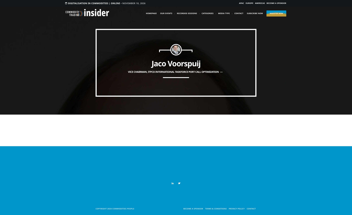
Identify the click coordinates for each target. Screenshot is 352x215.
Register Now (276, 13)
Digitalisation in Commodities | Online (105, 3)
